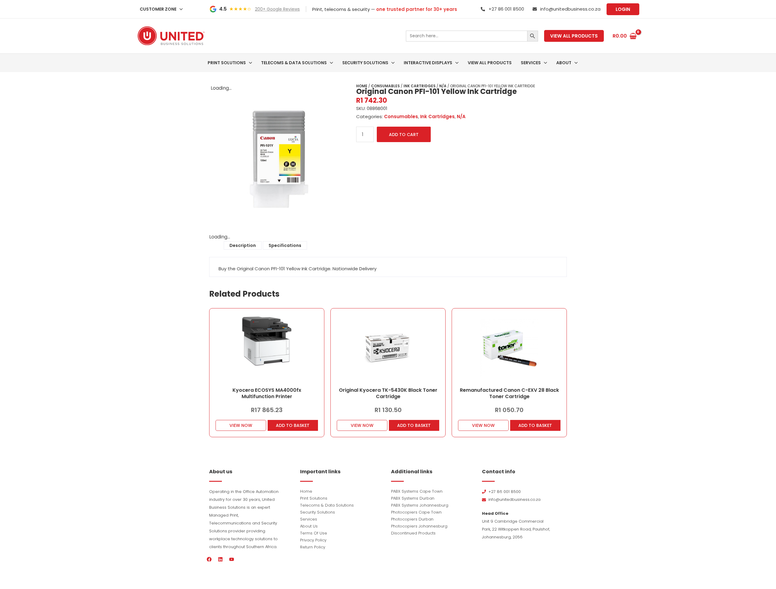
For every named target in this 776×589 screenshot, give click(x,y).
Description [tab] (242, 245)
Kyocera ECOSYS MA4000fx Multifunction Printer (266, 393)
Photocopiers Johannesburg (419, 526)
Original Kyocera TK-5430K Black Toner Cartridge (388, 393)
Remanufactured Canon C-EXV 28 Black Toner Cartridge (509, 393)
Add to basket (292, 425)
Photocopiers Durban (412, 519)
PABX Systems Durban (412, 498)
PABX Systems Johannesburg (419, 505)
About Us (309, 526)
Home (361, 85)
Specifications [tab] (285, 245)
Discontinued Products (413, 533)
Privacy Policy (313, 540)
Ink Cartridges (419, 85)
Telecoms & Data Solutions (327, 505)
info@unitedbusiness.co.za (570, 9)
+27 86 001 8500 (506, 9)
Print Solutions (313, 498)
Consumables (385, 85)
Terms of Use (313, 533)
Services (308, 519)
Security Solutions (317, 512)
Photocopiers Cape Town (416, 512)
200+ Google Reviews (277, 9)
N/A (443, 85)
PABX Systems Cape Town (417, 491)
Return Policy (312, 547)
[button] (179, 9)
